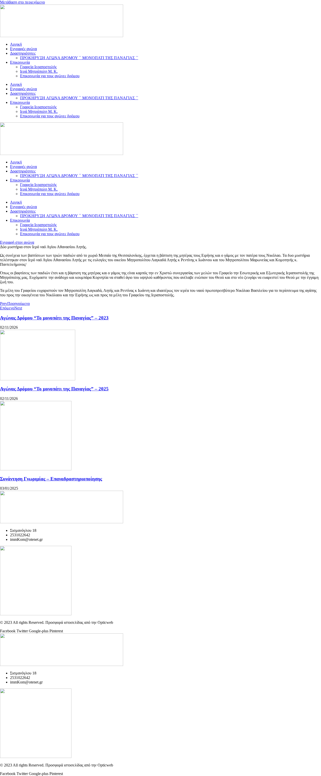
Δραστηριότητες (23, 53)
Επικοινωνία (20, 62)
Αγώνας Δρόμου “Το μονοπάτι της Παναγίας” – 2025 (54, 388)
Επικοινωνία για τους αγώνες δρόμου (49, 76)
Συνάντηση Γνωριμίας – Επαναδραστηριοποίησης (51, 478)
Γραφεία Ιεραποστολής (38, 67)
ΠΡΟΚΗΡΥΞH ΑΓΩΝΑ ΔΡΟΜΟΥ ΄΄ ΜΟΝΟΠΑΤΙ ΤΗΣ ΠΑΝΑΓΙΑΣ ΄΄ (79, 58)
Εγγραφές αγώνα (23, 49)
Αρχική (16, 44)
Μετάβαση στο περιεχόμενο (22, 2)
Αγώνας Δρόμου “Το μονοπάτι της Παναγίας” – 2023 (54, 317)
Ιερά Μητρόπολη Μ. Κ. (39, 71)
